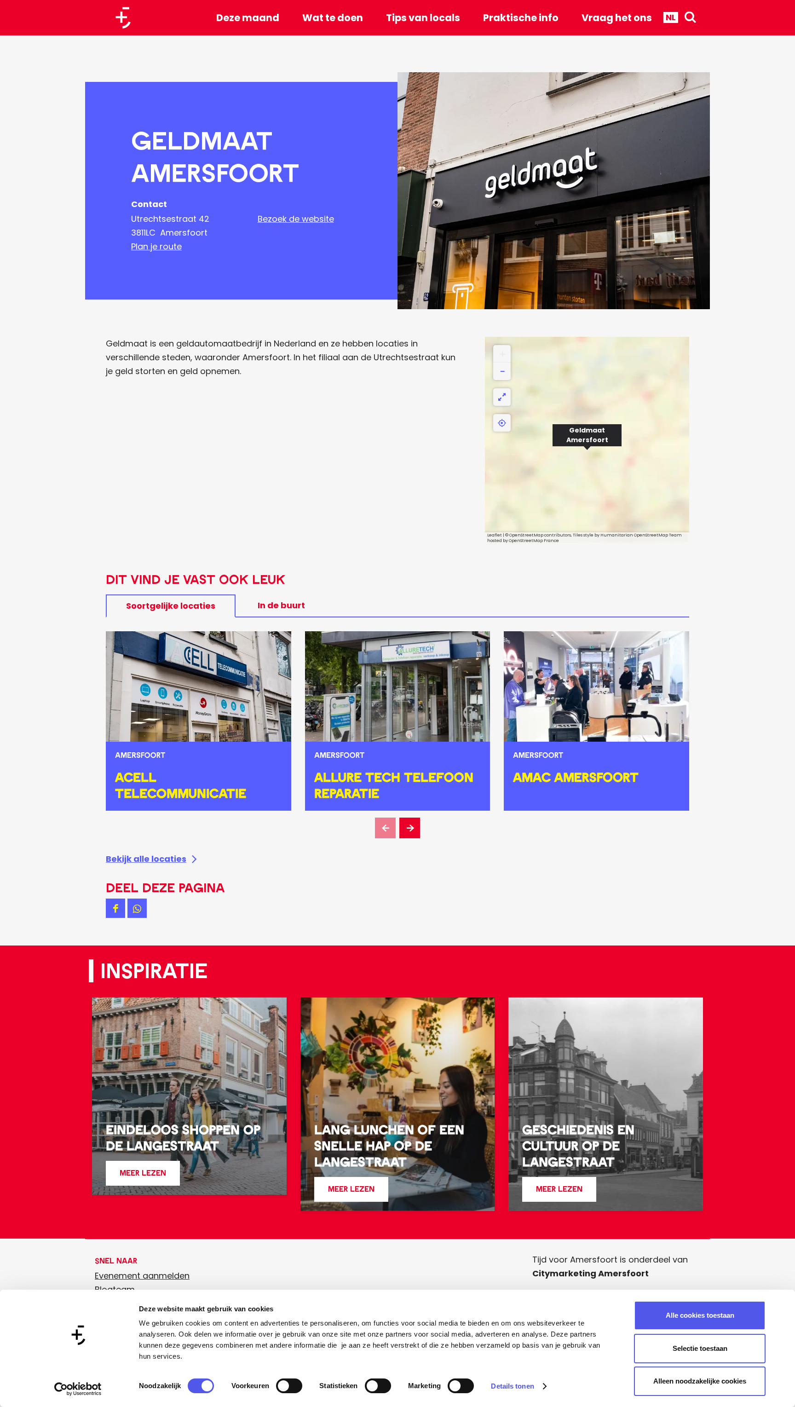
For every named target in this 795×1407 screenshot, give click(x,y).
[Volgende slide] (409, 828)
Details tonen (512, 1386)
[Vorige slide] (385, 828)
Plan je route (156, 246)
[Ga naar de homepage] (126, 18)
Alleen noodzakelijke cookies (699, 1381)
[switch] (289, 1385)
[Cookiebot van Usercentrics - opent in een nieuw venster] (78, 1389)
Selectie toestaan (700, 1348)
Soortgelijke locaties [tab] (170, 605)
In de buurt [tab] (281, 605)
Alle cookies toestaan (700, 1315)
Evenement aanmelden (142, 1275)
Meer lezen (143, 1177)
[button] (587, 440)
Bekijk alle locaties (146, 859)
